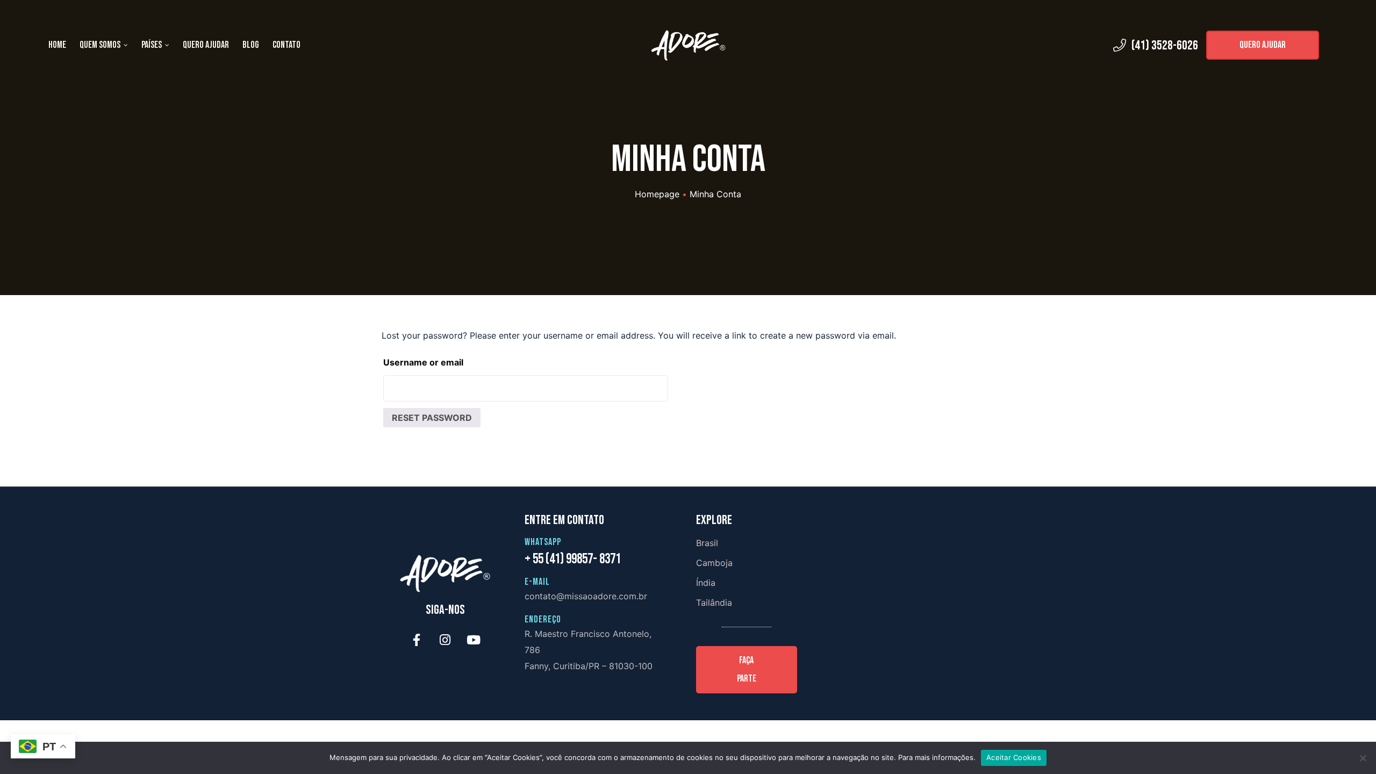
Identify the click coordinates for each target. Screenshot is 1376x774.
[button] (1262, 45)
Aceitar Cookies (1013, 757)
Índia (705, 582)
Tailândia (714, 602)
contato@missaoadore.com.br (586, 596)
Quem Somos (100, 45)
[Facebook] (416, 640)
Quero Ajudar (206, 45)
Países (151, 45)
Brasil (707, 543)
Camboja (714, 562)
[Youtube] (473, 640)
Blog (250, 45)
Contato (286, 45)
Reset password (432, 417)
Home (57, 45)
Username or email (423, 362)
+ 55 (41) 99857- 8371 (573, 559)
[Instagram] (445, 640)
